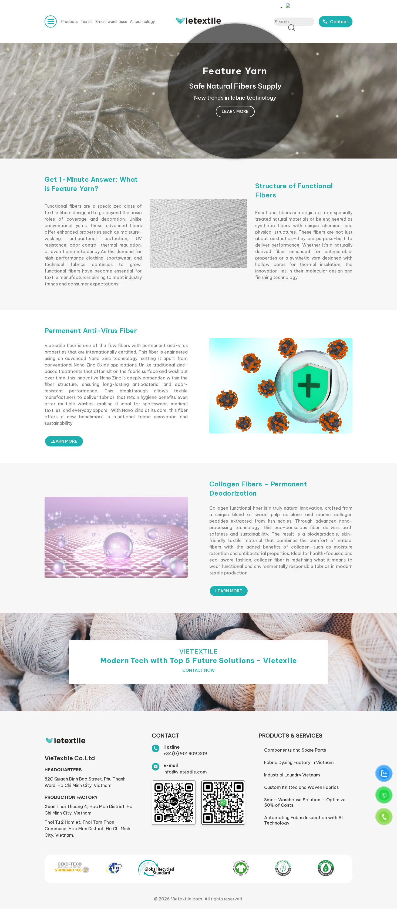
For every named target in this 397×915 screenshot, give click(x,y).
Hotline (171, 747)
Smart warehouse (111, 21)
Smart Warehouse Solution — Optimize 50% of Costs (305, 802)
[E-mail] (155, 767)
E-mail (170, 765)
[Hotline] (155, 748)
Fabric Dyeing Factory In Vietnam (299, 762)
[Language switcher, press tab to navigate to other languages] (289, 6)
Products (69, 21)
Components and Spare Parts (295, 750)
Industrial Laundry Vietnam (292, 775)
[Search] (292, 28)
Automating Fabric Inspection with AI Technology (303, 820)
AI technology (142, 21)
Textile (86, 21)
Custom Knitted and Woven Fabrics (301, 787)
